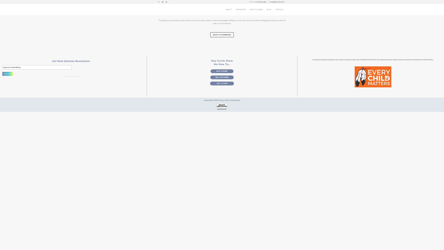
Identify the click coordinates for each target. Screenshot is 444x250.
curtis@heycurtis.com (276, 2)
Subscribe (7, 74)
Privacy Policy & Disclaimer (229, 100)
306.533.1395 (261, 2)
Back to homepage (222, 35)
